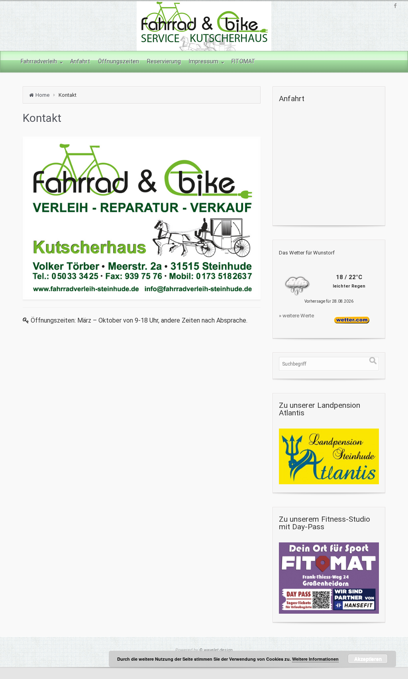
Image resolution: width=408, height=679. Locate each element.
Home (42, 95)
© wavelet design (216, 650)
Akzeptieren (368, 658)
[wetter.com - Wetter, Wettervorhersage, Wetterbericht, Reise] (352, 318)
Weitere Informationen (315, 659)
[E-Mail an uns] (142, 218)
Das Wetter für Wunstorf (307, 253)
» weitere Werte (296, 316)
